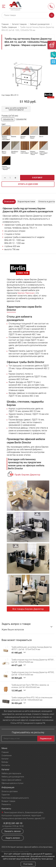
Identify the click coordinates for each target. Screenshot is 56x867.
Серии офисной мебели (11, 780)
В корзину (37, 178)
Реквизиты (6, 804)
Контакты (6, 765)
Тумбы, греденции (9, 27)
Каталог (5, 759)
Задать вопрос (12, 838)
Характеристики (26, 201)
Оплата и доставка (10, 791)
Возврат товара (8, 801)
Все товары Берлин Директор (28, 609)
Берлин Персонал (26, 293)
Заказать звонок (12, 831)
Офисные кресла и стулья (12, 783)
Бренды (5, 762)
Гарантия (6, 795)
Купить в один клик (28, 184)
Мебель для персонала (11, 773)
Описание (9, 201)
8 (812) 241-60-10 (51, 6)
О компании (7, 755)
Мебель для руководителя (13, 777)
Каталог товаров (19, 24)
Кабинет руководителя (39, 24)
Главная (5, 24)
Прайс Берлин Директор (27, 474)
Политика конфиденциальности (15, 798)
